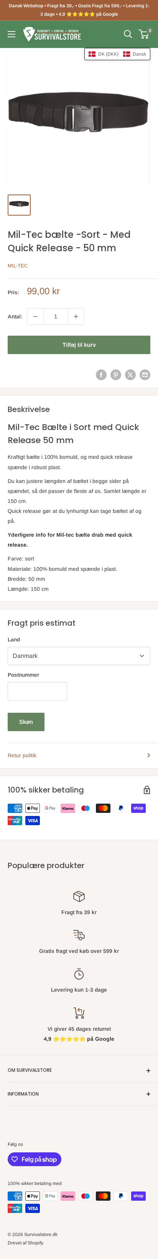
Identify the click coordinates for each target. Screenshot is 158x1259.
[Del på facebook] (101, 374)
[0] (144, 34)
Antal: (15, 316)
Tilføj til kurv (79, 344)
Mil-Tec (18, 266)
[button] (117, 54)
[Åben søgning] (128, 34)
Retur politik (22, 755)
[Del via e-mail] (145, 374)
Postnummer (23, 675)
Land (14, 639)
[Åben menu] (11, 34)
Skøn (26, 721)
